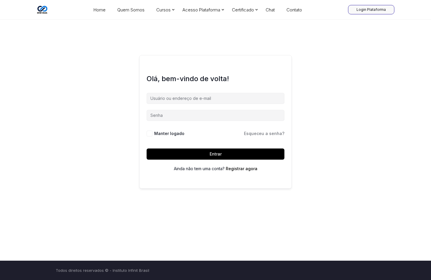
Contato (294, 10)
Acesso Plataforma (201, 10)
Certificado (243, 10)
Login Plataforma (371, 9)
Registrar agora (241, 168)
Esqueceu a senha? (264, 133)
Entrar (216, 153)
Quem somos (131, 10)
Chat (270, 10)
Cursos (163, 10)
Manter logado (169, 133)
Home (100, 10)
